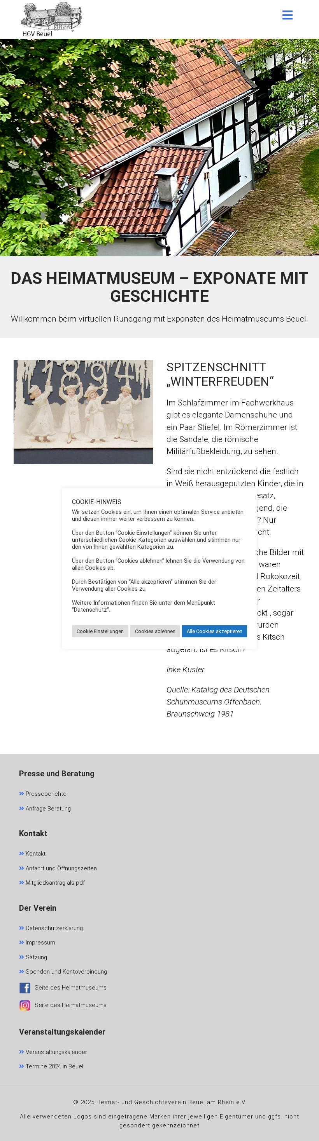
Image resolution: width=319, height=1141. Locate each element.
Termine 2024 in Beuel (53, 1066)
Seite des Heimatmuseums (71, 987)
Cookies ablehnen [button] (155, 631)
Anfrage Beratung (47, 808)
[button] (287, 15)
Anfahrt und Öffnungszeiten (60, 868)
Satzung (35, 957)
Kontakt (35, 853)
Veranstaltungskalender (55, 1052)
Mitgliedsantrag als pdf (54, 882)
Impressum (39, 942)
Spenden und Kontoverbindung (65, 971)
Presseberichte (45, 793)
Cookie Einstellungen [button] (100, 631)
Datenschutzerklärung (53, 928)
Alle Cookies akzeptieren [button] (214, 631)
